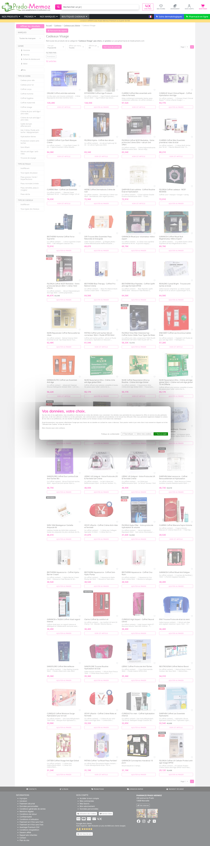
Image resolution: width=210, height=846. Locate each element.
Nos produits (10, 16)
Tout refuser (128, 434)
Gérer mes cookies (144, 434)
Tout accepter (161, 434)
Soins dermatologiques (170, 16)
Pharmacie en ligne (198, 16)
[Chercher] (58, 7)
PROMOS (29, 16)
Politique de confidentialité (110, 434)
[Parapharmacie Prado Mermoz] (26, 7)
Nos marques (48, 16)
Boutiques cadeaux (73, 16)
